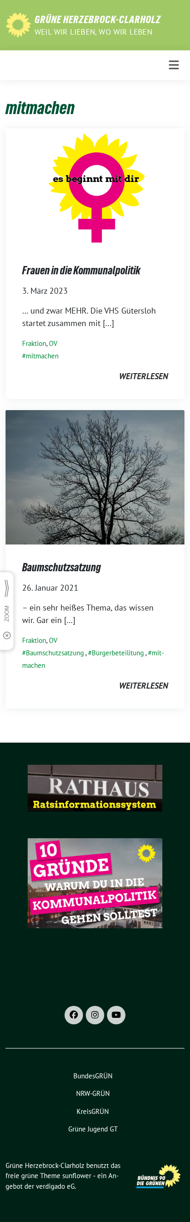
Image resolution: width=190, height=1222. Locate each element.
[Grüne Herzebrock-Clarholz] (18, 24)
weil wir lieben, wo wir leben (93, 32)
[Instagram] (95, 1015)
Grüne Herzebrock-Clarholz (98, 19)
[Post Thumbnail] (95, 187)
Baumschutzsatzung (61, 567)
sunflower (76, 1175)
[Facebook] (74, 1015)
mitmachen (42, 355)
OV (53, 343)
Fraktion (34, 343)
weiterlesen (143, 376)
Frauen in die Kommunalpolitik (81, 270)
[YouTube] (116, 1015)
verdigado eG (55, 1186)
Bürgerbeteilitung (118, 652)
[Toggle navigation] (173, 65)
